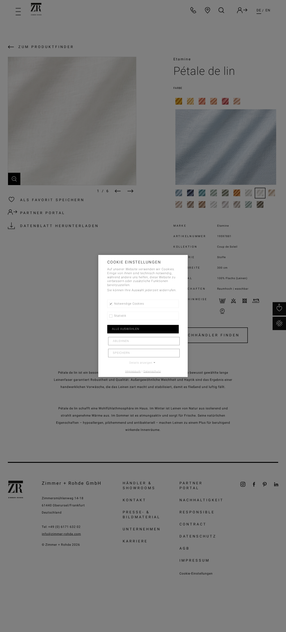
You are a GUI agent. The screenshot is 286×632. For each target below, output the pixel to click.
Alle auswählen (125, 329)
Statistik (120, 316)
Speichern (121, 353)
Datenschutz (152, 371)
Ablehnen (121, 341)
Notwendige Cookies (129, 304)
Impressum (133, 371)
